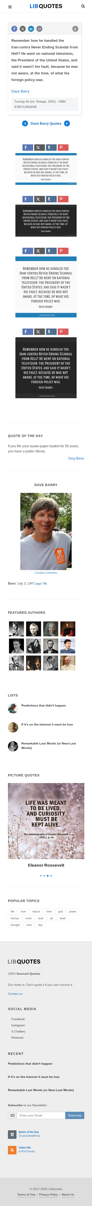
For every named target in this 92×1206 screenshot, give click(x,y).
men (29, 925)
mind (28, 918)
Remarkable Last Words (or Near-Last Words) (41, 1090)
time (49, 911)
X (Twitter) (18, 1031)
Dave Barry (20, 91)
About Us (68, 1194)
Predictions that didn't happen (43, 705)
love (23, 911)
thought (15, 925)
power (72, 911)
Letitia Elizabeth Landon (46, 865)
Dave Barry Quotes (46, 123)
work (41, 918)
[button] (82, 5)
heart (63, 918)
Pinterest (17, 1037)
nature (36, 911)
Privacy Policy (48, 1194)
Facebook (18, 1019)
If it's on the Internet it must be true (47, 724)
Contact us (15, 993)
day (40, 925)
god (60, 911)
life (12, 911)
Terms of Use (26, 1194)
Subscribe (75, 1115)
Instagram (18, 1025)
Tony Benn (76, 458)
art (51, 918)
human (15, 918)
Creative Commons (46, 572)
